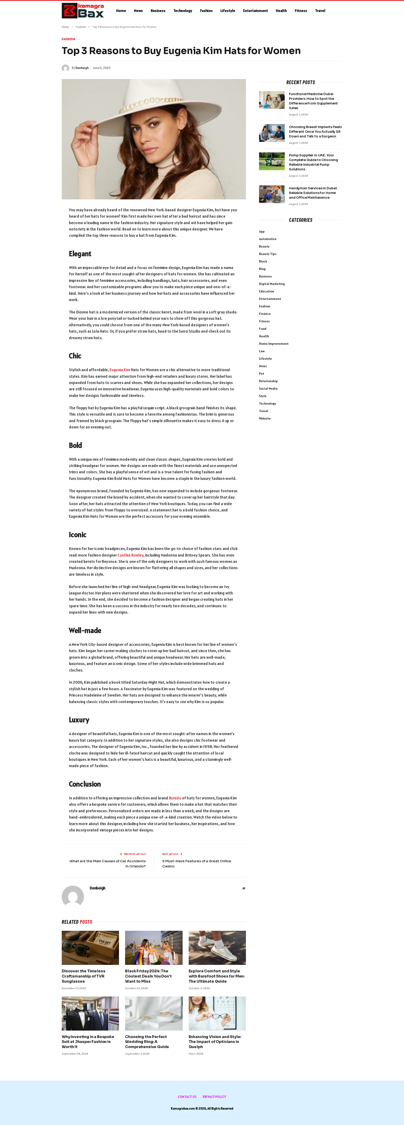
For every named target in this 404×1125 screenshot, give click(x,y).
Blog (262, 269)
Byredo (175, 798)
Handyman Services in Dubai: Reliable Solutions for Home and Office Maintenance (313, 193)
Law (262, 351)
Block (263, 261)
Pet (261, 373)
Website (265, 418)
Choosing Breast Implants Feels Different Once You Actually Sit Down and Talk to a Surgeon (315, 131)
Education (266, 291)
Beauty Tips (267, 254)
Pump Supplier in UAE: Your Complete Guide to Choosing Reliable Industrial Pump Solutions (313, 162)
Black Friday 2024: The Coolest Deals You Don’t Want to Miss (148, 976)
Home (121, 10)
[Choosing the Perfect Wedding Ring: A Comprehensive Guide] (153, 1013)
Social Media (268, 388)
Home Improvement (274, 343)
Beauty (264, 246)
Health (281, 10)
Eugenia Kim (120, 369)
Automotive (268, 239)
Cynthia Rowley (130, 555)
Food (262, 329)
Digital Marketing (272, 284)
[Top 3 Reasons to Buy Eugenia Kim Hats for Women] (154, 139)
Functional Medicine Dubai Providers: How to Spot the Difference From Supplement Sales (313, 101)
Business (158, 10)
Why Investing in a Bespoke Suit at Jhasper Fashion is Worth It (88, 1042)
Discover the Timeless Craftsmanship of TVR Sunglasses (83, 976)
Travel (320, 10)
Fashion (206, 10)
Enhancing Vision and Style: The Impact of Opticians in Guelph (215, 1042)
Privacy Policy (214, 1097)
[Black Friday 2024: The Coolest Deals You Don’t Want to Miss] (153, 948)
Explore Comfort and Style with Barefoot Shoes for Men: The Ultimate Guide (217, 976)
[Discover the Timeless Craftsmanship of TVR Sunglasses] (90, 948)
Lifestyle (227, 10)
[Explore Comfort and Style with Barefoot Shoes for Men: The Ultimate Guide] (217, 948)
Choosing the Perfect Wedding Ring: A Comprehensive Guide (147, 1042)
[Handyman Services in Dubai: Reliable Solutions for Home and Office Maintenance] (272, 194)
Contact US (187, 1097)
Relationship (268, 381)
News (138, 10)
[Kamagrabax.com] (83, 10)
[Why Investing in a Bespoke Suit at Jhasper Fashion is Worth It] (90, 1013)
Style (263, 396)
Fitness (301, 10)
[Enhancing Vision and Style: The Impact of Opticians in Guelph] (217, 1013)
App (262, 231)
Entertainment (255, 10)
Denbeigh (82, 68)
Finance (265, 314)
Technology (182, 10)
